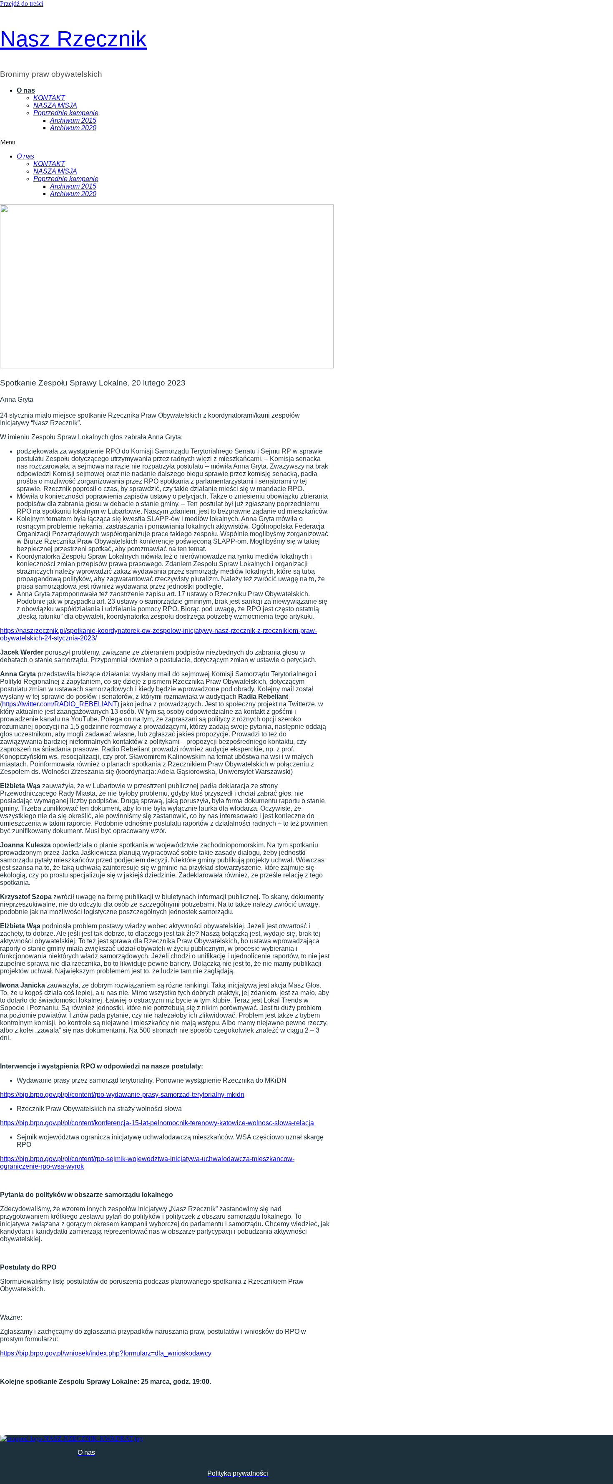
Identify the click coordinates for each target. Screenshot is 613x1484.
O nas (26, 90)
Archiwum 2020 (73, 127)
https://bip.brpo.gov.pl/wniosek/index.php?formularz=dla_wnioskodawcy (105, 1353)
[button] (159, 142)
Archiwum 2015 (73, 120)
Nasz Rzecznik (73, 38)
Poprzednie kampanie (65, 112)
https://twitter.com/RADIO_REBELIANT (59, 704)
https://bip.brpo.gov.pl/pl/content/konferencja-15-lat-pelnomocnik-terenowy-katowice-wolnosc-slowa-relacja (157, 1122)
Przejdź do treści (21, 3)
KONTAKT (49, 97)
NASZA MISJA (55, 105)
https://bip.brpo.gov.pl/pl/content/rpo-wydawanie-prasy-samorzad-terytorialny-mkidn (122, 1094)
